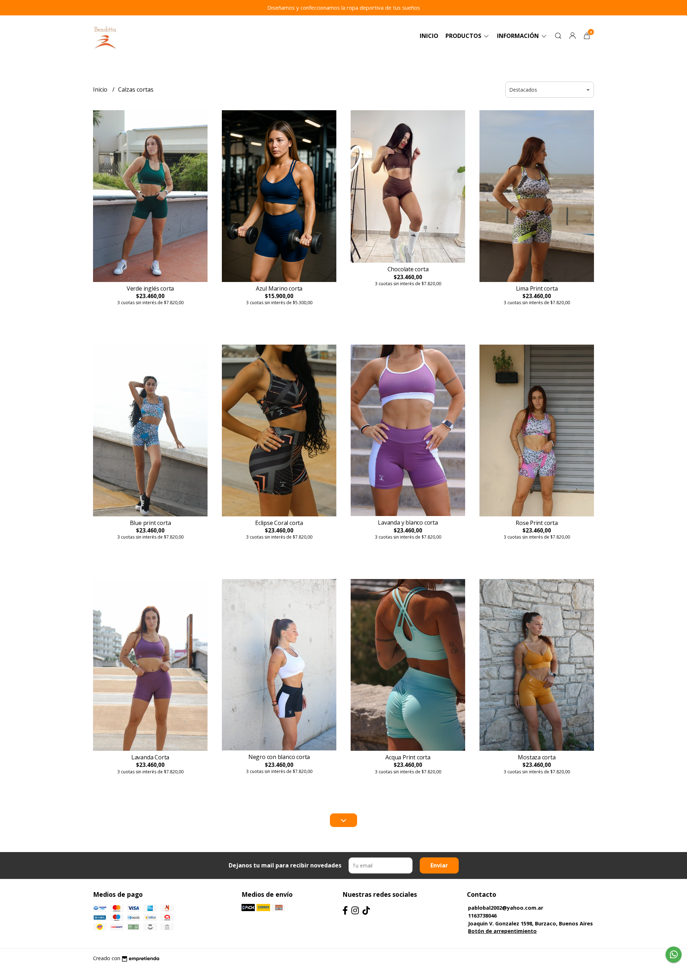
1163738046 (482, 915)
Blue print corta (150, 523)
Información (518, 36)
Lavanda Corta (150, 757)
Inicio (429, 36)
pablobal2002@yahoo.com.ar (505, 907)
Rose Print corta (537, 523)
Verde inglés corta (150, 288)
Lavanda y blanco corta (408, 522)
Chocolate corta (408, 269)
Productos (464, 36)
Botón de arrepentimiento (502, 931)
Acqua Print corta (407, 757)
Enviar (439, 865)
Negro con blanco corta (279, 757)
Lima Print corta (537, 288)
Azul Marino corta (279, 288)
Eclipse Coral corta (279, 523)
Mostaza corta (536, 757)
